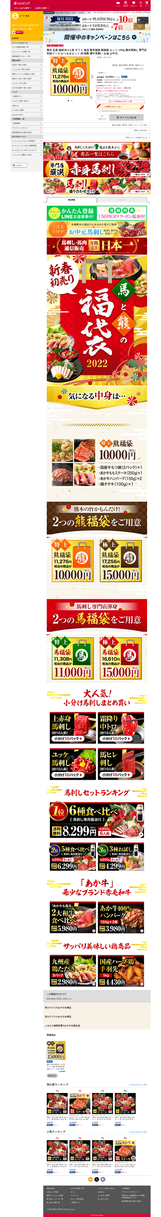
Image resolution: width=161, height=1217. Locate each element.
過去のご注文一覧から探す (22, 78)
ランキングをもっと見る (138, 1084)
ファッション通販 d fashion (22, 155)
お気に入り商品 (52, 1192)
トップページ (48, 12)
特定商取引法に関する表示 (22, 132)
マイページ (75, 1195)
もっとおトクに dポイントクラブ (24, 150)
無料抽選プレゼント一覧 (21, 56)
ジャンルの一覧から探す (21, 69)
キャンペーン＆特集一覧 (21, 52)
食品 (73, 12)
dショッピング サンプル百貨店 (23, 141)
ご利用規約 (16, 123)
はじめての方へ (18, 115)
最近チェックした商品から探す (23, 74)
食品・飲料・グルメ (62, 12)
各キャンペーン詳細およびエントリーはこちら (113, 90)
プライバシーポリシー (20, 128)
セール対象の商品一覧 (20, 47)
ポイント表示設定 (77, 1199)
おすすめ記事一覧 (77, 1188)
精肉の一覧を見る (140, 130)
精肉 (88, 12)
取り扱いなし (52, 1076)
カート (73, 1192)
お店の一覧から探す (19, 65)
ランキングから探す (19, 83)
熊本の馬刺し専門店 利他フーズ (59, 999)
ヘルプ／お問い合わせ (20, 101)
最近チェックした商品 (55, 1195)
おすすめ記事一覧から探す (22, 88)
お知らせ (15, 105)
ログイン (19, 165)
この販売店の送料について (134, 68)
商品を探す (51, 1188)
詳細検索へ (16, 38)
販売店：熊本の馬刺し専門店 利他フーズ (128, 65)
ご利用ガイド (17, 96)
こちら (72, 1209)
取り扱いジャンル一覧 (55, 1199)
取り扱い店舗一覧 (53, 1202)
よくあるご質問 (18, 110)
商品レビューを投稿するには (136, 137)
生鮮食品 (81, 12)
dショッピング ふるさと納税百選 (24, 145)
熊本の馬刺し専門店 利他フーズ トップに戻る (129, 125)
